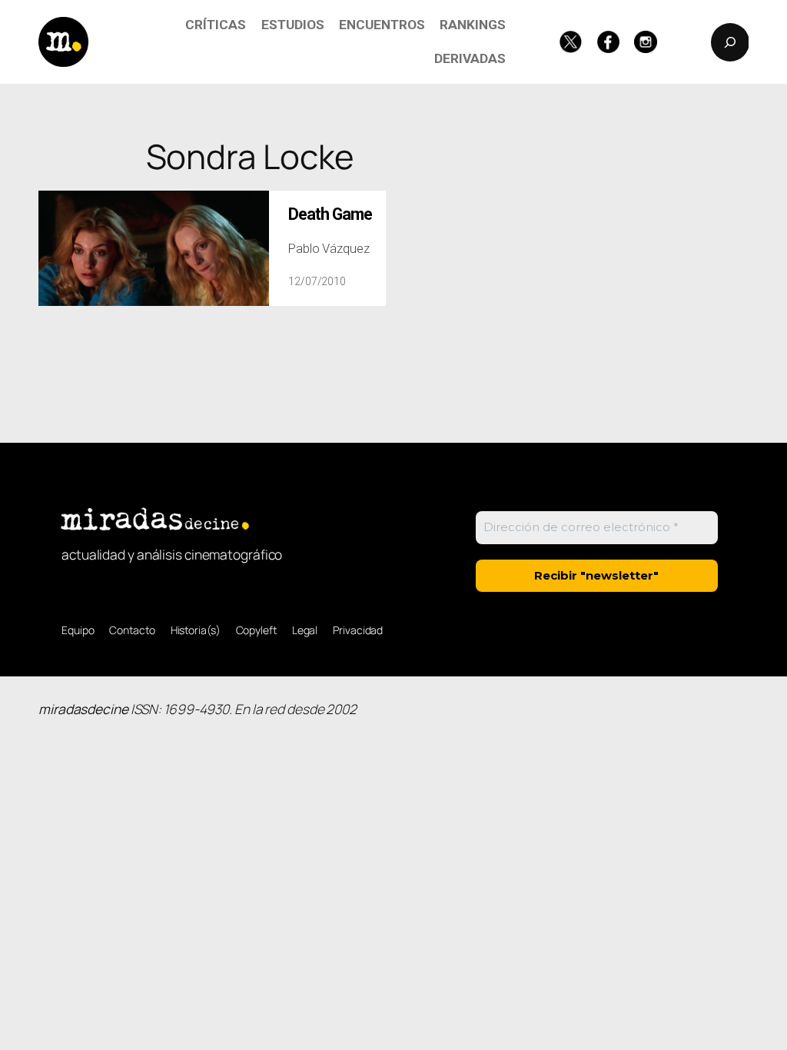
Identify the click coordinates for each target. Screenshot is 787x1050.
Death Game (330, 214)
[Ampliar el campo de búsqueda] (730, 42)
